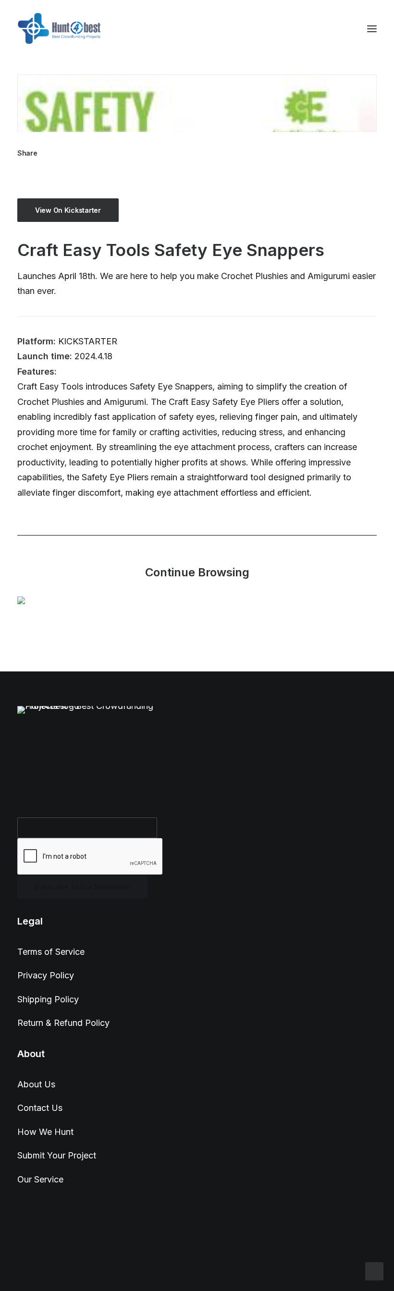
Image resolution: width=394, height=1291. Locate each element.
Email (31, 805)
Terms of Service (51, 952)
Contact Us (39, 1108)
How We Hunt (45, 1132)
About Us (36, 1084)
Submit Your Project (56, 1155)
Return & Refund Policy (63, 1023)
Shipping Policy (48, 999)
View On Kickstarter (68, 210)
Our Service (40, 1179)
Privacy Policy (45, 975)
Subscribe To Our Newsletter (82, 887)
